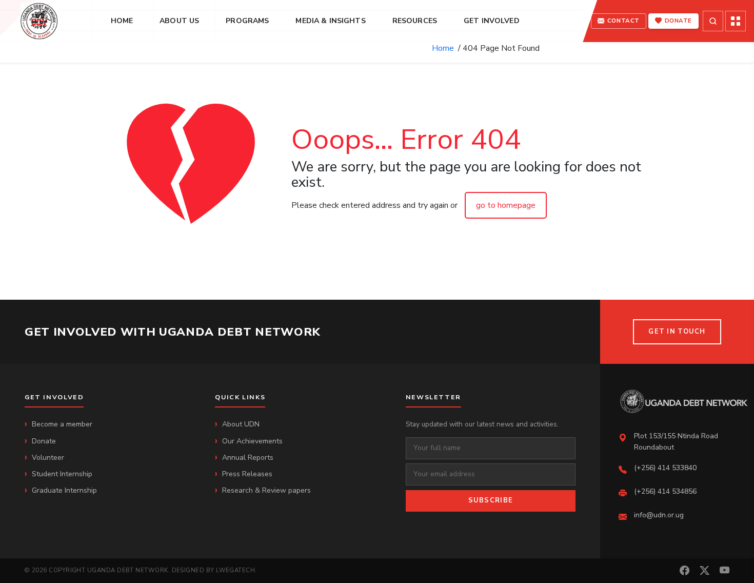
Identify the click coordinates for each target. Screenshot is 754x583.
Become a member (62, 424)
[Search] (713, 21)
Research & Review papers (266, 490)
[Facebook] (684, 571)
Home (445, 48)
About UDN (241, 424)
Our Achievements (252, 441)
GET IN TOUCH (676, 331)
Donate (44, 441)
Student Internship (62, 474)
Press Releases (247, 474)
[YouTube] (724, 571)
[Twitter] (704, 571)
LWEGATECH (235, 570)
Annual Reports (247, 457)
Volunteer (48, 457)
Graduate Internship (64, 490)
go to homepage (505, 205)
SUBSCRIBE (490, 500)
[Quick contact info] (735, 21)
